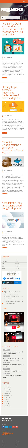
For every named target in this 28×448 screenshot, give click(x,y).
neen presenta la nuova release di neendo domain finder (13, 353)
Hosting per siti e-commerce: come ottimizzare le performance (12, 292)
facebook (3, 427)
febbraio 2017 (7, 386)
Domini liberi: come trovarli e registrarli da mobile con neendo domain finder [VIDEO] (14, 300)
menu (24, 1)
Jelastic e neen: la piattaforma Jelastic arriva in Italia (13, 365)
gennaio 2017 (7, 388)
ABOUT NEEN (5, 431)
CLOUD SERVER (5, 432)
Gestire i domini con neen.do (11, 294)
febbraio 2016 (7, 407)
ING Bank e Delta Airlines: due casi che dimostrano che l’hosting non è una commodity (13, 29)
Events (3, 263)
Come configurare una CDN (10, 303)
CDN (3, 260)
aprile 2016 (6, 403)
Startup (17, 268)
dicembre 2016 (7, 390)
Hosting (17, 263)
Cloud (16, 260)
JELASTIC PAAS (5, 434)
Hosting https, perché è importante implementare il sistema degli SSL (11, 92)
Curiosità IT (4, 261)
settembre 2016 (8, 395)
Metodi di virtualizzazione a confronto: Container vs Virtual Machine (12, 147)
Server (3, 268)
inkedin (10, 427)
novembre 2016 (8, 391)
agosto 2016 (7, 397)
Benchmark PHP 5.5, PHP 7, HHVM (13, 371)
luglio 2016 (6, 399)
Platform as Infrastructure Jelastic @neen (12, 376)
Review (16, 266)
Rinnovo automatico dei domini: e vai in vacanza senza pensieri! (13, 297)
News (3, 266)
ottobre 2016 (7, 393)
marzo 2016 (7, 405)
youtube (16, 427)
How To (3, 265)
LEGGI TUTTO (4, 77)
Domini (16, 261)
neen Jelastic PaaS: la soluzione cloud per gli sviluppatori (12, 205)
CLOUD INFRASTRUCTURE (7, 433)
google (13, 427)
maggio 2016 (7, 401)
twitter (6, 427)
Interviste (17, 265)
